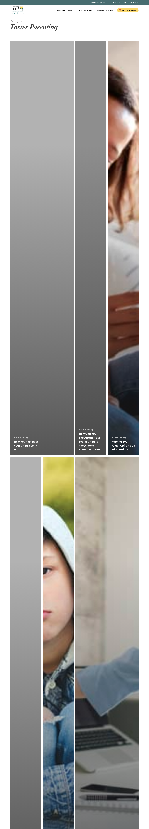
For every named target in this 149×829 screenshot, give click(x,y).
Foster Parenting (21, 437)
